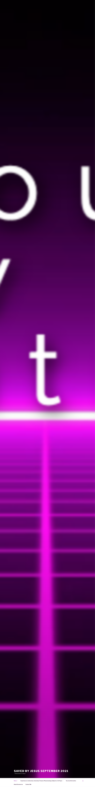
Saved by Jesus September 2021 (41, 771)
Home (15, 780)
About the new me (18, 784)
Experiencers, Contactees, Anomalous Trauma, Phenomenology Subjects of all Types (41, 780)
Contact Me (28, 784)
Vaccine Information (71, 780)
